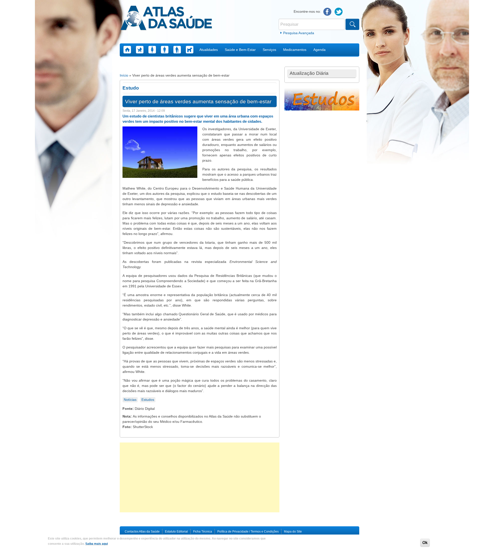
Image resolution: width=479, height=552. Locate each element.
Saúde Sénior (177, 49)
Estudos (147, 400)
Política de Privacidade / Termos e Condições (248, 531)
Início (124, 75)
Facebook (327, 11)
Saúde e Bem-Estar (240, 50)
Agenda (319, 50)
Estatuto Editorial (176, 531)
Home (127, 49)
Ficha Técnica (202, 531)
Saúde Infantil (139, 49)
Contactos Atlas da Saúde (142, 531)
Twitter (338, 11)
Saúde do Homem (164, 49)
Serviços (269, 50)
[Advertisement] (199, 477)
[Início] (166, 18)
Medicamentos (294, 50)
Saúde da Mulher (152, 49)
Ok (425, 543)
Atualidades (208, 50)
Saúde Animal (189, 49)
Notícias (130, 400)
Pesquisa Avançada (298, 33)
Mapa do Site (293, 531)
